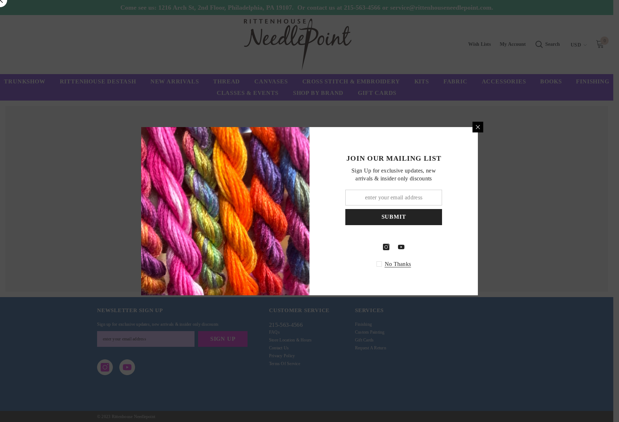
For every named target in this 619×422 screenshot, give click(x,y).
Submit (394, 217)
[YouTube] (401, 246)
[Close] (477, 127)
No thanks (398, 264)
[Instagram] (386, 246)
